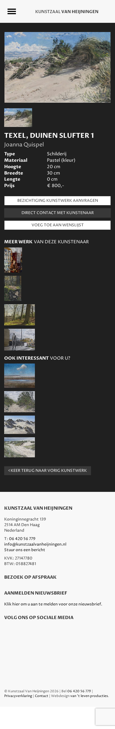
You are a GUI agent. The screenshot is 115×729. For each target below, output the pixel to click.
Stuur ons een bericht (24, 550)
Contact (41, 696)
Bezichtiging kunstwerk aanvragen (57, 200)
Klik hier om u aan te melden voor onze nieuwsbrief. (53, 604)
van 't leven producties (89, 696)
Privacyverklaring (18, 696)
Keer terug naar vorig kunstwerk (48, 470)
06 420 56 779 (22, 538)
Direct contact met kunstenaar (57, 212)
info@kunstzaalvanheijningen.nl (35, 544)
